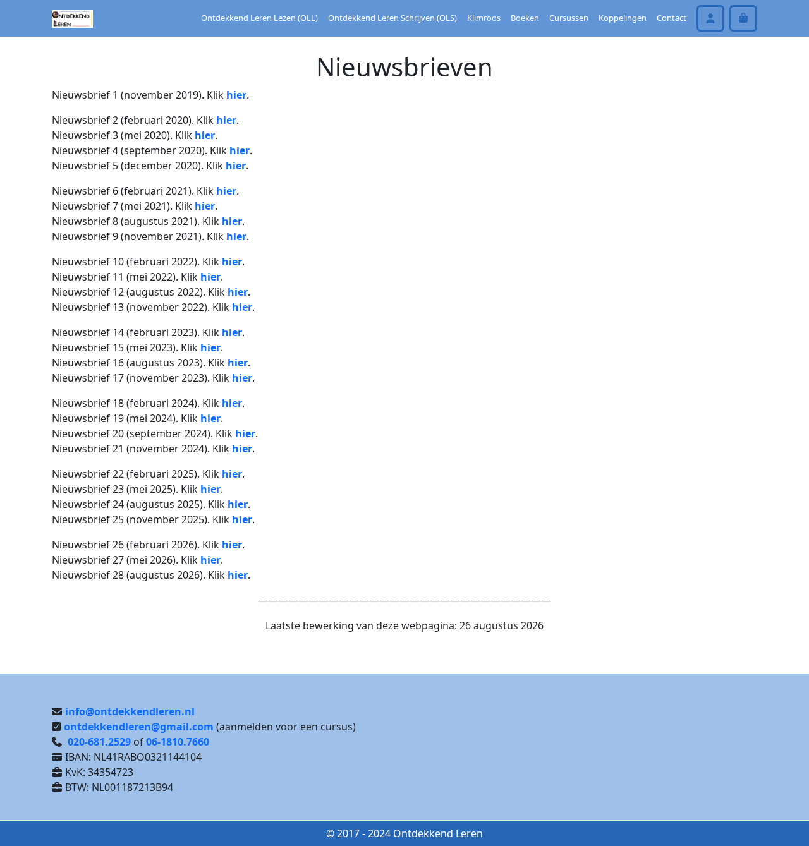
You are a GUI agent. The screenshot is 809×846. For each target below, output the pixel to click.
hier (236, 95)
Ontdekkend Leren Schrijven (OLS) (392, 17)
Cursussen (568, 17)
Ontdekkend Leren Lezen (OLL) (259, 17)
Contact (671, 17)
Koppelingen (623, 17)
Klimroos (484, 17)
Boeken (525, 17)
